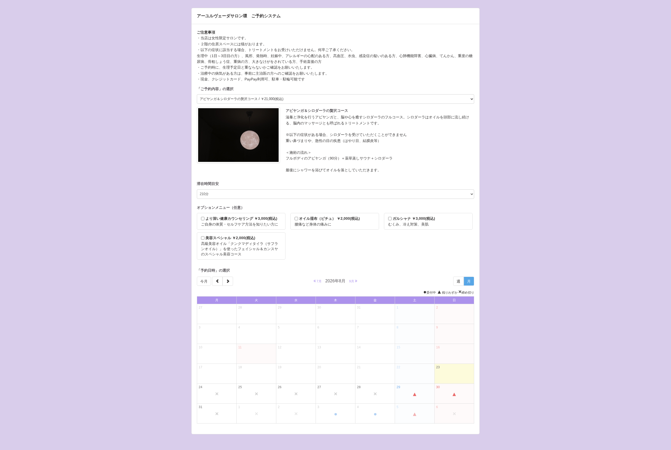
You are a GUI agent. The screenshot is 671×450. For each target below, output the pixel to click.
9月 (352, 281)
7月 (319, 281)
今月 (204, 281)
